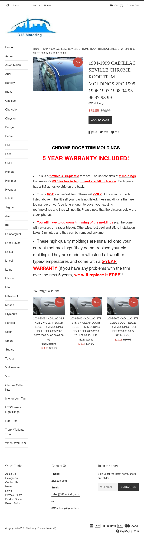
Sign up (48, 5)
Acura (9, 56)
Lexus (9, 252)
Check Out (133, 5)
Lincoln (9, 260)
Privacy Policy (13, 495)
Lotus (8, 269)
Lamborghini (13, 234)
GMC (8, 163)
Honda (9, 172)
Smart (9, 341)
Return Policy (13, 503)
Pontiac (10, 323)
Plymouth (11, 314)
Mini (8, 287)
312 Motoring (29, 528)
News (8, 490)
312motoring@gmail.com (65, 508)
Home (9, 47)
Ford (8, 154)
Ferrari (9, 136)
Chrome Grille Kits (14, 387)
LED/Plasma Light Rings (13, 409)
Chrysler (10, 118)
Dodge (9, 127)
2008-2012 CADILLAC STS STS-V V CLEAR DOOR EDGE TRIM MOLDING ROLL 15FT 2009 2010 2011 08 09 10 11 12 (86, 326)
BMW (8, 92)
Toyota (9, 358)
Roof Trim (11, 421)
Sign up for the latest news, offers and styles (117, 476)
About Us (10, 473)
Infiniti (9, 198)
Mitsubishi (11, 296)
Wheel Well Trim (15, 443)
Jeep (8, 216)
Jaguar (9, 207)
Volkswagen (13, 367)
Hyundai (10, 189)
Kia (7, 225)
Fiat (7, 145)
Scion (8, 332)
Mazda (9, 278)
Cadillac (10, 101)
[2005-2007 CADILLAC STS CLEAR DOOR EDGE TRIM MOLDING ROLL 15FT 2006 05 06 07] (123, 306)
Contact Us (11, 482)
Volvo (8, 376)
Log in (36, 5)
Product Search (14, 499)
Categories (11, 478)
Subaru (9, 349)
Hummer (10, 181)
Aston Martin (13, 65)
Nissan (9, 305)
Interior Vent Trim (15, 398)
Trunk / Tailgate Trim (14, 431)
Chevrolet (11, 109)
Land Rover (12, 243)
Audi (8, 74)
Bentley (10, 83)
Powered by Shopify (47, 528)
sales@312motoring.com (65, 494)
